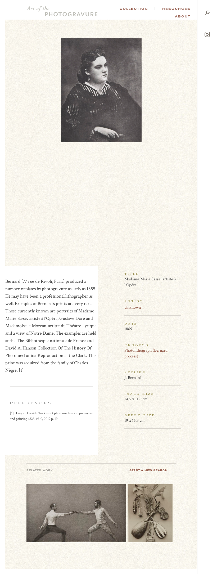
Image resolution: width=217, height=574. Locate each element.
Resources (176, 8)
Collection (134, 8)
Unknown (132, 307)
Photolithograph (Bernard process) (146, 353)
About (183, 16)
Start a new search (148, 470)
